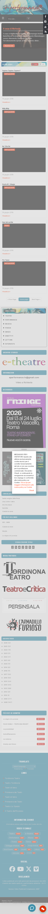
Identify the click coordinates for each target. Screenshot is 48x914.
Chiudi (31, 490)
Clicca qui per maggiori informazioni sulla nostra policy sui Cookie (24, 485)
